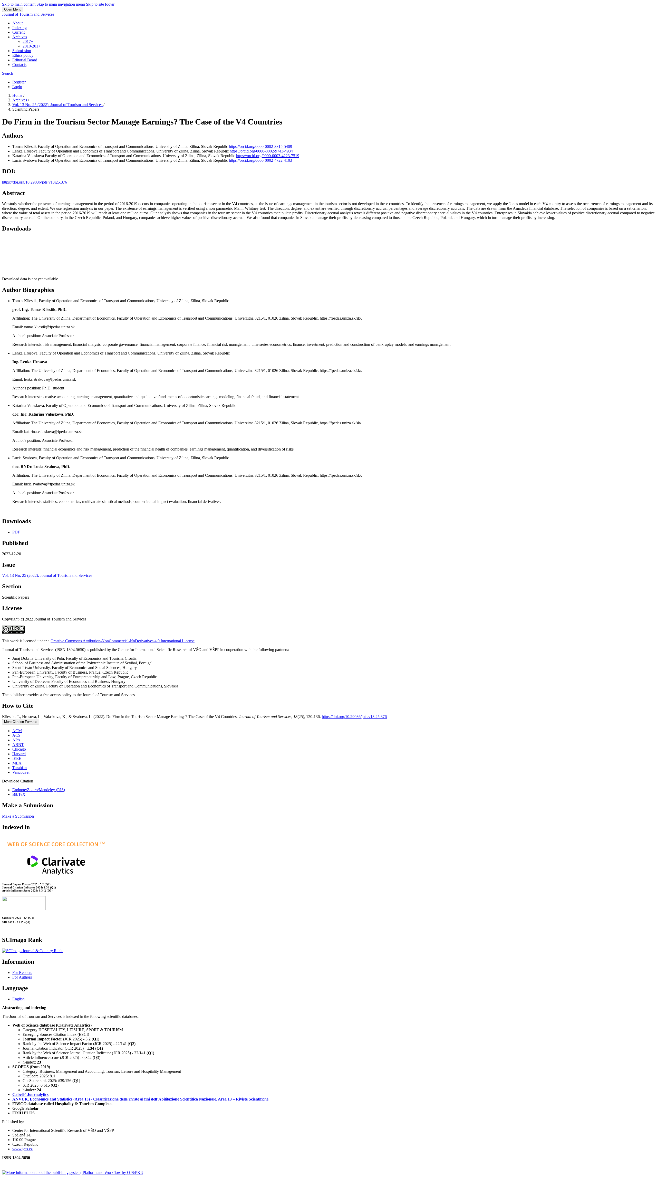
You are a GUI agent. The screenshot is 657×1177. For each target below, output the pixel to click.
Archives (19, 37)
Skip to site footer (100, 4)
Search (7, 73)
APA (16, 740)
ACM (17, 731)
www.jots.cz (22, 1149)
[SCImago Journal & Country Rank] (32, 951)
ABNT (18, 744)
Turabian (19, 767)
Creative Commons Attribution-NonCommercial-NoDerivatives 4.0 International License (123, 641)
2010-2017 (31, 46)
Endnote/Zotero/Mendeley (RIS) (38, 790)
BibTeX (18, 794)
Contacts (19, 64)
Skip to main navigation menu (60, 4)
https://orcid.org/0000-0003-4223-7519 (267, 156)
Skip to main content (18, 4)
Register (19, 82)
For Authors (22, 977)
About (17, 23)
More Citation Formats (20, 722)
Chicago (19, 749)
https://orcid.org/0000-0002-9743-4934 (261, 151)
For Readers (22, 972)
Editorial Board (24, 60)
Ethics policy (22, 55)
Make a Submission (18, 816)
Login (17, 86)
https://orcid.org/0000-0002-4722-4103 (260, 160)
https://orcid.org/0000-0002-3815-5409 (260, 146)
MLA (17, 763)
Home (17, 95)
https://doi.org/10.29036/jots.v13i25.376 (34, 182)
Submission (21, 51)
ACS (16, 735)
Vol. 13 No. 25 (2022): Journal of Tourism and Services (57, 104)
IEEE (16, 758)
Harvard (19, 754)
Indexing (19, 27)
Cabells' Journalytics (30, 1094)
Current (18, 32)
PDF (16, 532)
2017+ (28, 41)
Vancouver (21, 772)
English (18, 999)
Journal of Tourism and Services (28, 14)
